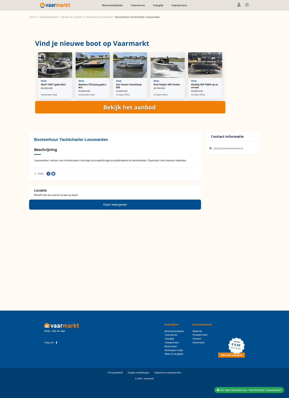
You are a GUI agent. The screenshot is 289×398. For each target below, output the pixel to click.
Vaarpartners (179, 5)
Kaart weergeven (115, 204)
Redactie (197, 331)
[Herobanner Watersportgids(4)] (129, 77)
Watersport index (174, 350)
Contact (196, 338)
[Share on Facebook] (48, 174)
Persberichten (200, 334)
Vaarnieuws (138, 5)
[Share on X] (53, 174)
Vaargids (158, 5)
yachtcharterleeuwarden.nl (228, 148)
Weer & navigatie (174, 353)
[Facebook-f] (56, 342)
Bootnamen (171, 346)
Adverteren (198, 342)
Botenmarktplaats (112, 5)
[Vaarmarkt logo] (55, 5)
